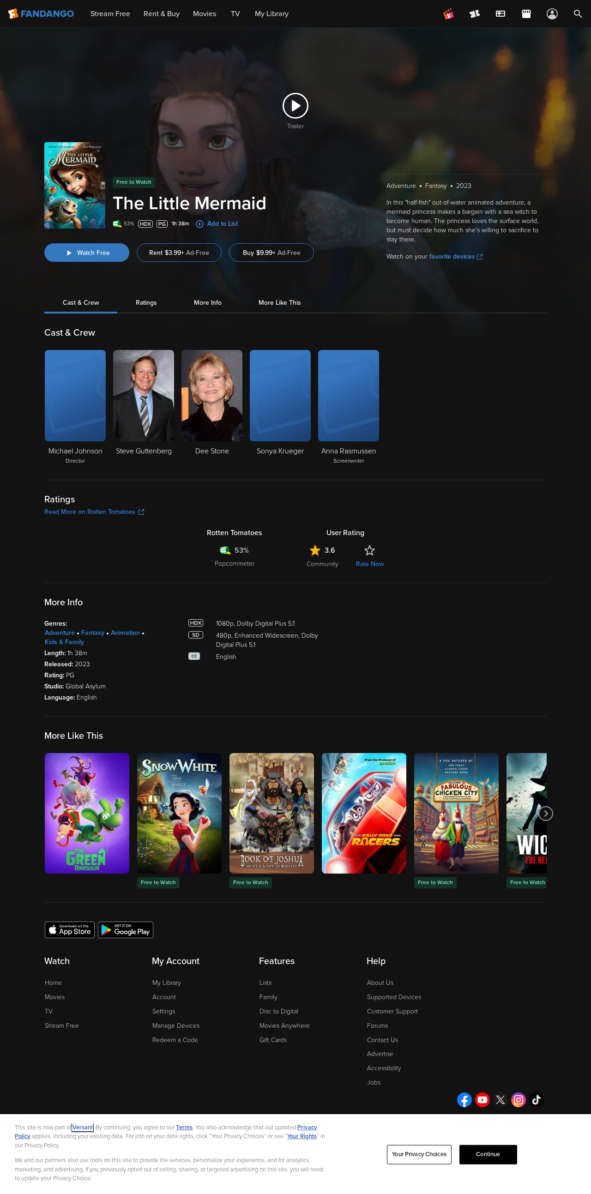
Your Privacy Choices (419, 1154)
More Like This (280, 303)
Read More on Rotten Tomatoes (89, 512)
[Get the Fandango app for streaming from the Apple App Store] (69, 929)
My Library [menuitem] (272, 13)
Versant (82, 1127)
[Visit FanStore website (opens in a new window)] (526, 14)
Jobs (373, 1082)
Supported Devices (394, 997)
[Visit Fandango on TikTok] (536, 1100)
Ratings (146, 303)
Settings (163, 1011)
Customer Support (392, 1011)
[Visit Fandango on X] (500, 1100)
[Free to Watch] (179, 813)
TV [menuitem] (235, 13)
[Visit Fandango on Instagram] (518, 1100)
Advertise (380, 1054)
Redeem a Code (175, 1040)
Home (53, 983)
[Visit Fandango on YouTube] (482, 1100)
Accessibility (384, 1068)
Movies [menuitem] (204, 13)
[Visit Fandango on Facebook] (464, 1100)
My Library (166, 983)
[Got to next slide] (545, 813)
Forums (377, 1026)
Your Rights (302, 1136)
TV (49, 1011)
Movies (55, 997)
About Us (380, 983)
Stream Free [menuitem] (110, 13)
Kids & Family (64, 642)
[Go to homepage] (41, 14)
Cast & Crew (81, 303)
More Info (208, 303)
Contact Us (382, 1040)
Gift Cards (273, 1040)
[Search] (578, 14)
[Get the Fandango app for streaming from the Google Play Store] (125, 929)
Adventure (60, 633)
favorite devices (452, 256)
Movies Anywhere (284, 1026)
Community (322, 564)
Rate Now (370, 564)
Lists (265, 983)
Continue (488, 1154)
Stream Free (62, 1026)
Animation (125, 633)
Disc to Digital (278, 1011)
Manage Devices (175, 1026)
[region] (295, 1154)
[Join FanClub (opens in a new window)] (449, 14)
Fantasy (92, 633)
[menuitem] (501, 14)
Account (164, 997)
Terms (184, 1127)
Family (268, 997)
